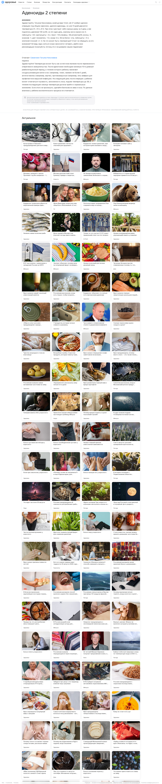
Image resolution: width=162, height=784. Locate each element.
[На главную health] (10, 2)
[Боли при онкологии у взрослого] (36, 466)
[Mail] (3, 2)
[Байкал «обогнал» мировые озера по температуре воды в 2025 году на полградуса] (126, 646)
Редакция (87, 782)
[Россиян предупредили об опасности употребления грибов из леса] (66, 496)
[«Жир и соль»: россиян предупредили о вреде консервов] (36, 317)
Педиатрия (36, 8)
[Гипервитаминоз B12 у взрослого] (36, 406)
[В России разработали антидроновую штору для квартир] (66, 616)
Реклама (16, 782)
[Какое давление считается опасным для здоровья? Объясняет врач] (66, 137)
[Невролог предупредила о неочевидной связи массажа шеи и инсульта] (96, 616)
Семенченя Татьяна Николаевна (43, 58)
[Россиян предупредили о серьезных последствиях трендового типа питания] (126, 675)
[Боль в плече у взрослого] (36, 646)
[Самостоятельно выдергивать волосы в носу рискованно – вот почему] (66, 705)
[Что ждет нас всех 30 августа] (36, 496)
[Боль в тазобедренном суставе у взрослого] (66, 436)
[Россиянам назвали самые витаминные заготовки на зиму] (36, 376)
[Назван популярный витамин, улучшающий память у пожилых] (126, 227)
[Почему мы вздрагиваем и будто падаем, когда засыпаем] (66, 735)
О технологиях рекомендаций (132, 782)
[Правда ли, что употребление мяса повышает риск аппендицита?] (36, 616)
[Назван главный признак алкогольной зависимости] (96, 436)
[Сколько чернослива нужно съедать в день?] (126, 317)
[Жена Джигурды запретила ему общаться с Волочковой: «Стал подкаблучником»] (66, 197)
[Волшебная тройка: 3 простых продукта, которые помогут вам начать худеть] (66, 347)
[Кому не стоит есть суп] (126, 705)
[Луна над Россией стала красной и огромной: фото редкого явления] (126, 496)
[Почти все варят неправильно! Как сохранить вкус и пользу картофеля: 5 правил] (96, 197)
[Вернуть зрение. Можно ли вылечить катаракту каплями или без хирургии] (126, 616)
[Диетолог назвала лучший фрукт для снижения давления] (66, 526)
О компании (9, 782)
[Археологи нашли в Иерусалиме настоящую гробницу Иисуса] (66, 406)
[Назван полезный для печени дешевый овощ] (96, 257)
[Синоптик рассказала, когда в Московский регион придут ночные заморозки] (126, 376)
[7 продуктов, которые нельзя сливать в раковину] (66, 317)
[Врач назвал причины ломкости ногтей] (36, 556)
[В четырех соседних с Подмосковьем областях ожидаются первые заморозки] (126, 466)
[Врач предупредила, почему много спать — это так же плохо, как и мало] (126, 347)
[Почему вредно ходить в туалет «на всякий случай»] (96, 406)
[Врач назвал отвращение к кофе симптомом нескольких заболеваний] (96, 347)
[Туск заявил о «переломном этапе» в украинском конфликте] (96, 317)
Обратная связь (117, 782)
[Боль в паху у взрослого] (96, 526)
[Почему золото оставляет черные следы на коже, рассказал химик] (36, 735)
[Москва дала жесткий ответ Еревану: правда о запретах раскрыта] (66, 167)
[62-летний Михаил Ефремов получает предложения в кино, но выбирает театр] (96, 646)
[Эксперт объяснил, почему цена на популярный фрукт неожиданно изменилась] (66, 257)
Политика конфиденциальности (150, 782)
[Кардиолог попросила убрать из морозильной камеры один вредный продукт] (36, 197)
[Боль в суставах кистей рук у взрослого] (36, 436)
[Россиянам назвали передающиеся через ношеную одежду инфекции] (66, 646)
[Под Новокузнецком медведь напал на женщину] (126, 197)
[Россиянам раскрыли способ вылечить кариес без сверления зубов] (66, 586)
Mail (3, 782)
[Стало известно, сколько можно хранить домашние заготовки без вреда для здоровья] (126, 526)
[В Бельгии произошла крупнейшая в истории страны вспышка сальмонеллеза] (36, 586)
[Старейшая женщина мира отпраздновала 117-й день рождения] (36, 675)
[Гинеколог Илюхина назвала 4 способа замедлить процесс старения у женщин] (96, 556)
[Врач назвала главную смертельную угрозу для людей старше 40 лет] (126, 287)
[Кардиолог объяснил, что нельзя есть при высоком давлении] (96, 287)
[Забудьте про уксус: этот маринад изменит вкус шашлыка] (66, 675)
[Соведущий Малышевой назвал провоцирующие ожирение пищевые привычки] (96, 735)
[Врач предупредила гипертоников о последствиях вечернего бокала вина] (96, 705)
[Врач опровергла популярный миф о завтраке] (36, 705)
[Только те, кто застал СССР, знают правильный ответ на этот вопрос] (96, 227)
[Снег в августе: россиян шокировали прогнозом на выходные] (126, 436)
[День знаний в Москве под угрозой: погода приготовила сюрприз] (66, 227)
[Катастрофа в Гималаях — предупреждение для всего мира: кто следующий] (36, 137)
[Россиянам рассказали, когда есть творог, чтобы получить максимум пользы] (66, 287)
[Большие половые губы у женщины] (126, 137)
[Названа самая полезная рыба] (36, 227)
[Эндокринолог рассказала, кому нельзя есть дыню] (66, 376)
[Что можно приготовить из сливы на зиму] (126, 765)
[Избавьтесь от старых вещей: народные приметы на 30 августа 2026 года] (126, 167)
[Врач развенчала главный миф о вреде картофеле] (96, 376)
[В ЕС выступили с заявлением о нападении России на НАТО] (36, 257)
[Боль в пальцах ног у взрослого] (96, 466)
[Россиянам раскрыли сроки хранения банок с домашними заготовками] (126, 556)
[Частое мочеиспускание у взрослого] (36, 526)
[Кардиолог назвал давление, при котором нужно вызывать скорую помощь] (96, 137)
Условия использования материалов (102, 782)
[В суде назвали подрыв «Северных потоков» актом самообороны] (126, 406)
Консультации (26, 8)
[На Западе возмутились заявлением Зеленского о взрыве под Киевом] (96, 167)
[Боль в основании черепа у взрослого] (96, 765)
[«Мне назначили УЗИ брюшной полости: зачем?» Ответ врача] (36, 765)
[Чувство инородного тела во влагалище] (36, 347)
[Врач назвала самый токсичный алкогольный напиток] (36, 287)
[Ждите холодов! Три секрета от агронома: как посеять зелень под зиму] (96, 496)
